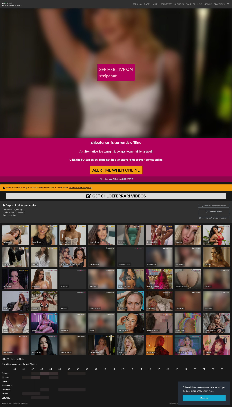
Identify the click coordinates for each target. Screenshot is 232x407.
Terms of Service (175, 404)
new (199, 4)
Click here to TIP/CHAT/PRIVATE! (117, 179)
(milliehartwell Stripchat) (80, 187)
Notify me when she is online (214, 206)
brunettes (166, 4)
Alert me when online (116, 170)
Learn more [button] (208, 391)
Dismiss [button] (204, 398)
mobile (208, 4)
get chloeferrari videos (119, 195)
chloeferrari (100, 142)
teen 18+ (137, 4)
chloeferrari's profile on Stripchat (215, 218)
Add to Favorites (215, 212)
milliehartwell (144, 151)
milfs (155, 4)
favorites (219, 4)
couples (190, 4)
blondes (179, 4)
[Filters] (228, 4)
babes (147, 4)
